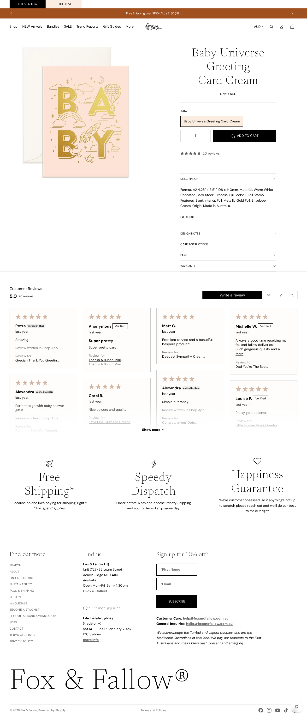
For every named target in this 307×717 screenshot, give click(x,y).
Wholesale (18, 603)
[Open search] (269, 295)
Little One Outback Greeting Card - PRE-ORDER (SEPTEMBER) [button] (110, 422)
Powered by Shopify (52, 710)
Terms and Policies (153, 710)
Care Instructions (194, 244)
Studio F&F (63, 4)
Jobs (13, 622)
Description (189, 179)
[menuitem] (129, 26)
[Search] (271, 26)
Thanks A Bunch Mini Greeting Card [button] (105, 360)
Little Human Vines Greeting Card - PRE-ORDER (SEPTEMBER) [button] (257, 425)
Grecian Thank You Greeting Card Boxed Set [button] (37, 360)
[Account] (281, 26)
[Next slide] (292, 13)
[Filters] (281, 295)
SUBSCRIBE (176, 601)
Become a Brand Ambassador (33, 616)
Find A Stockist (22, 578)
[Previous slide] (11, 13)
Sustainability (21, 584)
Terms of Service (23, 635)
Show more (151, 430)
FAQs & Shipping (22, 590)
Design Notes (190, 233)
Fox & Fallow (27, 4)
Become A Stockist (25, 609)
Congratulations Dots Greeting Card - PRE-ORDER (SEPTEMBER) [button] (184, 422)
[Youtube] (278, 710)
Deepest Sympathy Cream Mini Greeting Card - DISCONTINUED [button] (182, 356)
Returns (16, 597)
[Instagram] (269, 710)
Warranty (187, 266)
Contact (17, 629)
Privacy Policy (21, 641)
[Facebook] (261, 710)
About (14, 571)
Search (15, 565)
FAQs (183, 255)
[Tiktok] (286, 710)
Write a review (232, 295)
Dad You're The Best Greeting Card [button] (251, 366)
